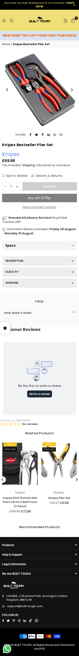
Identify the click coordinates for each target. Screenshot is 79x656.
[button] (73, 20)
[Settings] (65, 20)
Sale (49, 444)
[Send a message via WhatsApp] (7, 649)
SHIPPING (11, 282)
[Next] (71, 90)
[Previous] (7, 90)
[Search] (11, 20)
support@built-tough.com (25, 606)
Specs (10, 245)
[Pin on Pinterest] (42, 135)
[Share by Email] (61, 135)
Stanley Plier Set (59, 498)
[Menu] (4, 20)
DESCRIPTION (14, 260)
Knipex (10, 154)
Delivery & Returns (48, 176)
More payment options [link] (39, 207)
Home (6, 44)
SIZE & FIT (12, 271)
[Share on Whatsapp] (54, 135)
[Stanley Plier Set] (59, 464)
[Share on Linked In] (48, 135)
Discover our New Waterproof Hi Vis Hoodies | (40, 4)
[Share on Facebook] (30, 135)
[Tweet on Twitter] (36, 135)
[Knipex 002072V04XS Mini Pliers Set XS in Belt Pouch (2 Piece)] (20, 464)
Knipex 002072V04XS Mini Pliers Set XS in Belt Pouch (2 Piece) (20, 502)
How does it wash (17, 313)
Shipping (28, 165)
